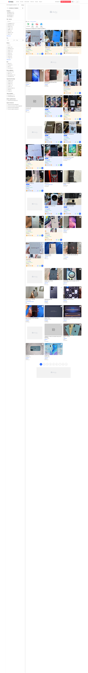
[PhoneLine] (42, 54)
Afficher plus (9, 35)
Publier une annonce (66, 1)
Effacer (22, 5)
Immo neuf (21, 1)
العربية (77, 1)
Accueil (28, 21)
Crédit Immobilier (26, 1)
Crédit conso (32, 1)
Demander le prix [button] (68, 158)
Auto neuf (17, 1)
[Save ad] (42, 31)
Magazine (40, 1)
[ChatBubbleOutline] (38, 54)
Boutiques (36, 1)
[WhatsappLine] (40, 54)
